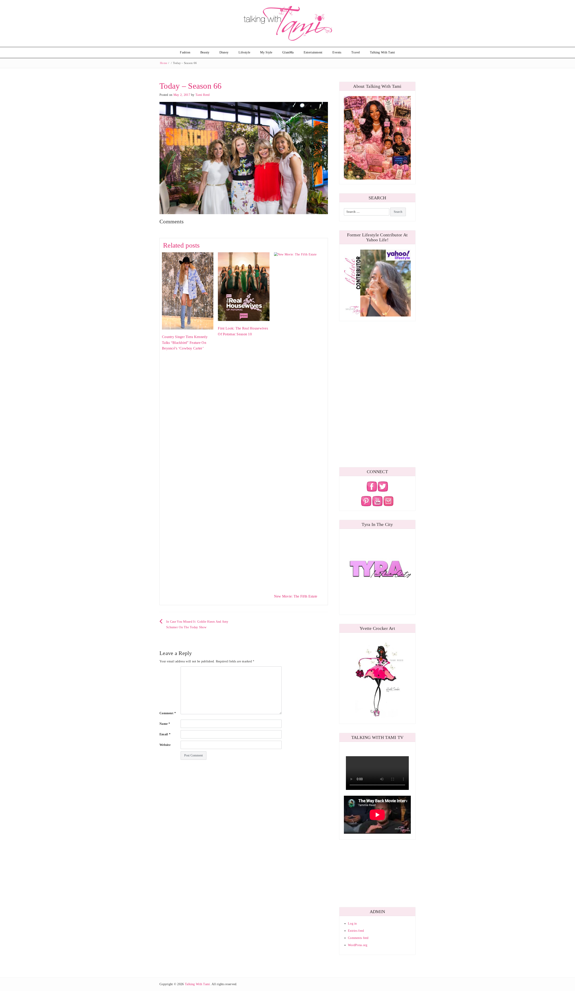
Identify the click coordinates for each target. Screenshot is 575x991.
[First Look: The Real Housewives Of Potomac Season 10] (243, 286)
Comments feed (358, 938)
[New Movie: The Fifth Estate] (299, 420)
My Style (266, 52)
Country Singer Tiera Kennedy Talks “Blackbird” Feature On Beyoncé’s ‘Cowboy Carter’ (185, 342)
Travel (355, 52)
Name (164, 723)
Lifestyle (244, 52)
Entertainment (313, 52)
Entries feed (356, 930)
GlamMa (288, 52)
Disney (224, 52)
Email (164, 734)
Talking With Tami (382, 52)
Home (163, 63)
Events (336, 52)
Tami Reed (202, 95)
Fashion (185, 52)
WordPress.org (357, 945)
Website (164, 745)
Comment (167, 713)
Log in (352, 923)
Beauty (205, 52)
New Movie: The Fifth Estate (295, 596)
